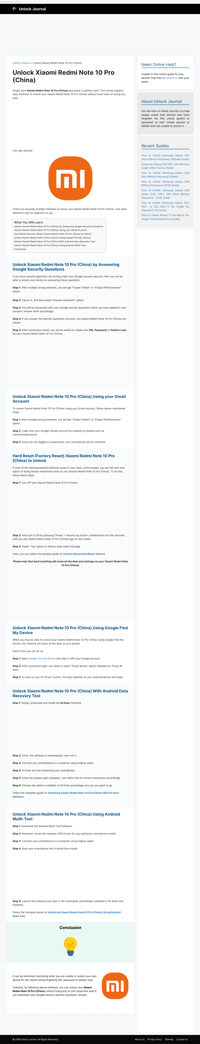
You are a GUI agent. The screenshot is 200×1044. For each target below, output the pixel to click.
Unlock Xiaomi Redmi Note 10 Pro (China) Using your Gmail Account (50, 230)
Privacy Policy (154, 1039)
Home (16, 63)
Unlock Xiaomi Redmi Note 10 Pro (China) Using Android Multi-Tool (50, 245)
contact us (171, 77)
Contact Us (182, 1039)
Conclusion (20, 249)
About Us (140, 1039)
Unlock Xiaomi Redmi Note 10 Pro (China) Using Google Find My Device (52, 237)
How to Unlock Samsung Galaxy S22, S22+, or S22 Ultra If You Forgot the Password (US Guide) (165, 206)
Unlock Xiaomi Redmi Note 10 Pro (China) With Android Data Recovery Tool (54, 241)
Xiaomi (26, 63)
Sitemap (169, 1039)
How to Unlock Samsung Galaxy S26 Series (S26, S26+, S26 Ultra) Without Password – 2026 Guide (165, 194)
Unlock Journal (32, 9)
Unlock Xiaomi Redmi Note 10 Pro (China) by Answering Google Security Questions (58, 226)
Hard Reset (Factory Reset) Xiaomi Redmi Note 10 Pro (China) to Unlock (52, 234)
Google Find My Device (41, 658)
